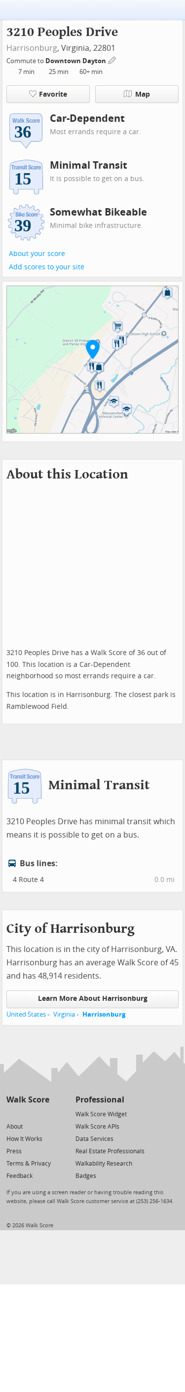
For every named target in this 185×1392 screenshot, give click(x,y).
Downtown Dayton (76, 61)
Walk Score (27, 1099)
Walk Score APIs (97, 1126)
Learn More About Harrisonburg (93, 998)
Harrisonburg (31, 48)
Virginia (64, 1014)
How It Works (24, 1139)
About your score (37, 254)
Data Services (94, 1139)
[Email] (42, 1113)
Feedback (19, 1175)
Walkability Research (103, 1163)
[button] (92, 349)
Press (14, 1151)
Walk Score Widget (101, 1114)
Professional (99, 1099)
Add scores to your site (46, 267)
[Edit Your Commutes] (112, 59)
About (14, 1126)
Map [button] (142, 94)
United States (26, 1014)
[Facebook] (27, 1113)
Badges (85, 1175)
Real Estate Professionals (110, 1151)
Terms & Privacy (28, 1163)
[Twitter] (12, 1113)
